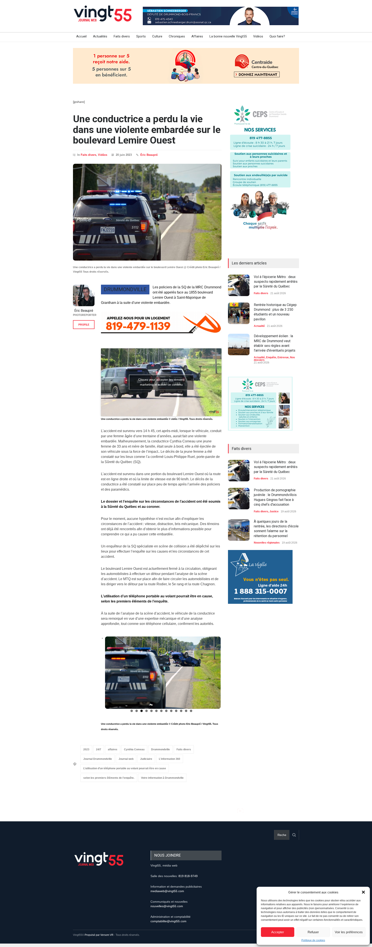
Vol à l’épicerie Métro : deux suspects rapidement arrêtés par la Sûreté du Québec (276, 282)
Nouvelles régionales (267, 542)
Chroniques (177, 36)
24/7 (98, 749)
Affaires (197, 36)
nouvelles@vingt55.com (166, 906)
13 (191, 711)
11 (181, 711)
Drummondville (160, 749)
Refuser (313, 932)
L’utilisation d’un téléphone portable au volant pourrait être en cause (124, 768)
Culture (157, 36)
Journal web (126, 758)
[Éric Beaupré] (84, 295)
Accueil (81, 36)
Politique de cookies (313, 940)
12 (186, 711)
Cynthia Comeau (134, 749)
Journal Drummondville (97, 758)
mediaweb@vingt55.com (167, 891)
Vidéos (258, 36)
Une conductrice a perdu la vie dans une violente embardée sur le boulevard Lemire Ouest (146, 129)
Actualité (259, 326)
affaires (112, 749)
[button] (363, 892)
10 (176, 711)
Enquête (271, 357)
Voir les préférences (349, 932)
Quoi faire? (277, 36)
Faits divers (122, 36)
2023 (86, 749)
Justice (274, 511)
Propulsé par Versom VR (99, 934)
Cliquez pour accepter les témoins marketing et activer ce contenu (161, 382)
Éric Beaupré (149, 154)
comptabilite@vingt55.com (168, 921)
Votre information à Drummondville (162, 777)
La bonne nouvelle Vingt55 (228, 36)
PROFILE (83, 324)
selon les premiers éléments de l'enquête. (108, 777)
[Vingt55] (103, 18)
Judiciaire (146, 758)
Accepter (277, 932)
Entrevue (283, 357)
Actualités (100, 36)
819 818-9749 (188, 875)
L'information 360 (169, 758)
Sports (141, 36)
